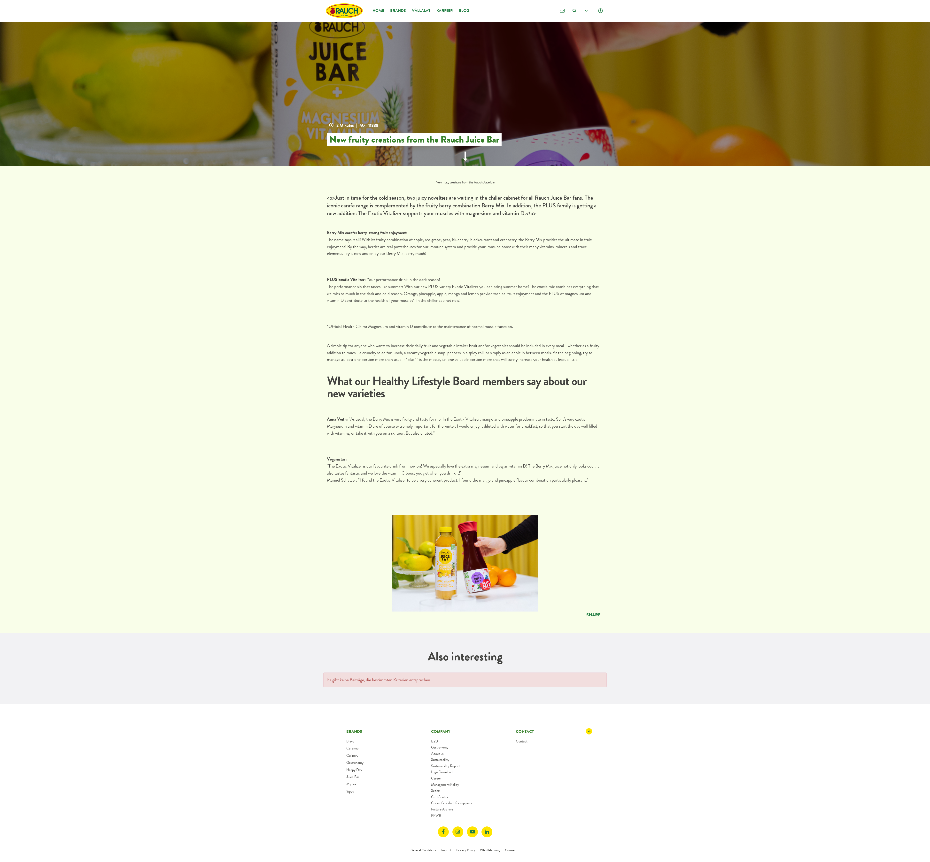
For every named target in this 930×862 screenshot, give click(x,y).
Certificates (439, 797)
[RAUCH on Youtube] (472, 831)
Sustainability (440, 759)
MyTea (351, 784)
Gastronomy (355, 762)
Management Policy (445, 784)
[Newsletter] (562, 10)
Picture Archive (442, 809)
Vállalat (421, 10)
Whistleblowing (490, 850)
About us (437, 753)
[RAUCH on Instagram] (457, 831)
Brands (398, 10)
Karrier (444, 10)
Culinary (352, 755)
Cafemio (352, 748)
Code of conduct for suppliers (451, 803)
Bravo (350, 741)
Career (436, 778)
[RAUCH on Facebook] (443, 831)
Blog (464, 10)
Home (378, 10)
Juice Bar (352, 776)
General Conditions (423, 850)
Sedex (435, 790)
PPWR (436, 815)
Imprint (446, 850)
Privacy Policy (465, 850)
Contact (521, 741)
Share (593, 615)
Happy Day (354, 769)
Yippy (350, 791)
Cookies (510, 850)
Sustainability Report (445, 766)
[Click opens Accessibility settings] (600, 11)
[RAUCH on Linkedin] (486, 831)
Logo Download (441, 772)
